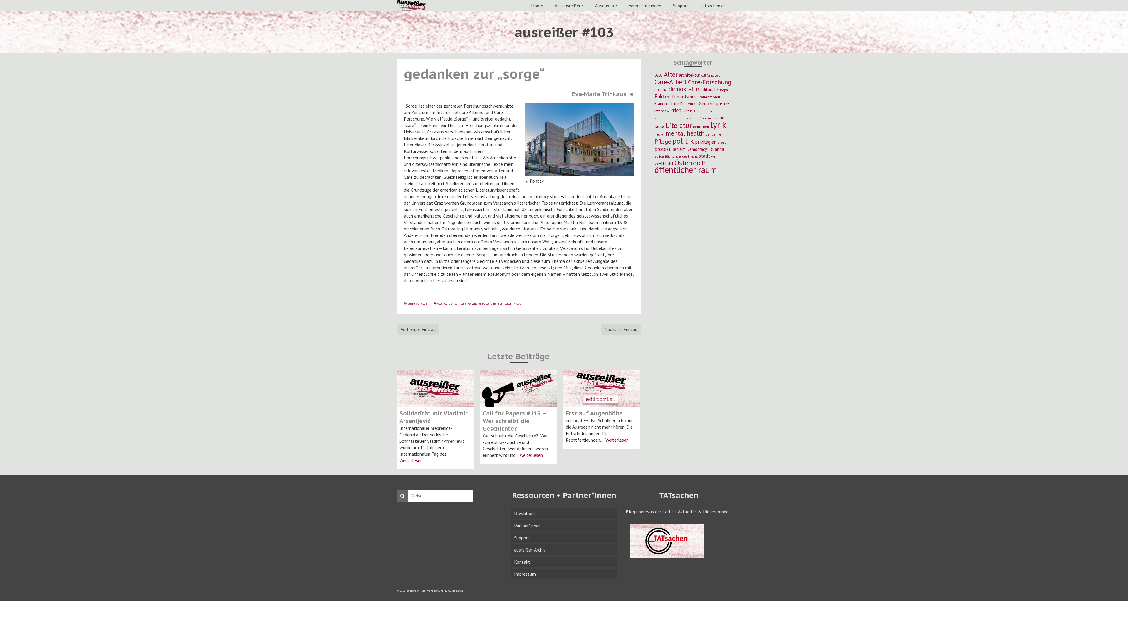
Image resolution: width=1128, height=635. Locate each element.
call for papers (710, 75)
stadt (704, 155)
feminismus (684, 96)
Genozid (707, 103)
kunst (723, 118)
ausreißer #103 (417, 303)
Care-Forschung (471, 303)
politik (683, 141)
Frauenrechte (666, 103)
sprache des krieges (684, 156)
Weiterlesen (411, 460)
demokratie (684, 89)
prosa (722, 142)
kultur (687, 110)
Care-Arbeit (451, 303)
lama (659, 126)
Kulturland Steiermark (671, 118)
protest (662, 149)
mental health (502, 303)
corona (660, 89)
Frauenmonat (709, 97)
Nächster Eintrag (620, 329)
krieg (676, 110)
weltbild (663, 163)
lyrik (718, 124)
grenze (723, 103)
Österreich (690, 162)
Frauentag (689, 103)
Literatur (679, 125)
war (714, 156)
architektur (689, 75)
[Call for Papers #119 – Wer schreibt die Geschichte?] (518, 388)
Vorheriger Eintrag (418, 329)
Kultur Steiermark (702, 118)
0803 (658, 75)
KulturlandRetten (706, 111)
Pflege (517, 303)
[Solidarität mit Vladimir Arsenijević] (435, 388)
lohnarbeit (701, 126)
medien (659, 134)
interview (661, 110)
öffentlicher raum (685, 169)
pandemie (713, 134)
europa (722, 90)
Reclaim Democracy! (690, 149)
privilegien (705, 142)
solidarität (662, 156)
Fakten (486, 303)
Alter (440, 303)
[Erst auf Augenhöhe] (601, 388)
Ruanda (716, 149)
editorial (708, 89)
